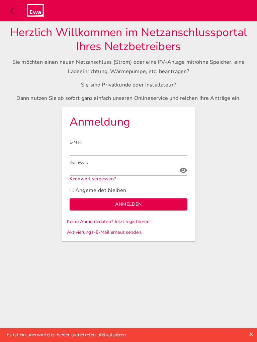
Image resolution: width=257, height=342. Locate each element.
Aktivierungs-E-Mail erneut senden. (104, 232)
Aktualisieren (112, 335)
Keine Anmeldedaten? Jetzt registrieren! (109, 221)
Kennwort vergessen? (93, 179)
